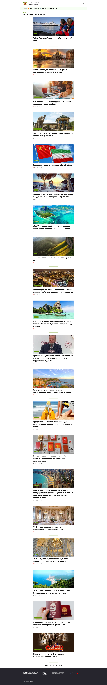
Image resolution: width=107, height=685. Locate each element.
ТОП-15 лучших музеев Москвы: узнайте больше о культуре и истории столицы (50, 560)
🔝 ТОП (42, 8)
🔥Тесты (30, 8)
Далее (60, 665)
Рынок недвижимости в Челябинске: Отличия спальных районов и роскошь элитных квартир (53, 291)
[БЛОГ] (53, 35)
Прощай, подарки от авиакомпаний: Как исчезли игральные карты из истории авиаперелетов (50, 458)
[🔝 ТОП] (53, 191)
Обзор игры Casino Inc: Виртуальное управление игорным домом (48, 655)
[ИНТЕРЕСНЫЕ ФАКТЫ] (53, 286)
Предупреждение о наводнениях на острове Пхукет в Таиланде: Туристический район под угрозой (52, 323)
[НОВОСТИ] (53, 162)
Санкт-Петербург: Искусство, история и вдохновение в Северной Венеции (50, 71)
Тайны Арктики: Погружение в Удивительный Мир (52, 39)
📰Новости (36, 8)
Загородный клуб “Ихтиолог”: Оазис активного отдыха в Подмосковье (53, 134)
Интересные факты (49, 8)
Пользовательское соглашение (58, 673)
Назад (46, 665)
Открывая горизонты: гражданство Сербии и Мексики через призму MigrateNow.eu (52, 623)
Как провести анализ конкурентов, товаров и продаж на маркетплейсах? (52, 102)
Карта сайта (45, 674)
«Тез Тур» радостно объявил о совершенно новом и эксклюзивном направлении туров (51, 227)
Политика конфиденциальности (58, 672)
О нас (44, 672)
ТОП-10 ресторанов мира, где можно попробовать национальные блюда (48, 528)
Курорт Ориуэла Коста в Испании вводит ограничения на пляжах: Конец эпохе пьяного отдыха (52, 424)
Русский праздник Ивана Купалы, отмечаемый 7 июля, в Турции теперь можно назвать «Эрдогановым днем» (53, 358)
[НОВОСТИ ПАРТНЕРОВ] (53, 98)
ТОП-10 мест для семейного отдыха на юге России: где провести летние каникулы (51, 591)
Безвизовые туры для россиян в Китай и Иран (52, 165)
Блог (57, 8)
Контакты (44, 673)
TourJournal (33, 2)
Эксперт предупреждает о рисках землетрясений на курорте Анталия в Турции (52, 391)
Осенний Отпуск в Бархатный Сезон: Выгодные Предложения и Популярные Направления (53, 195)
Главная (25, 8)
